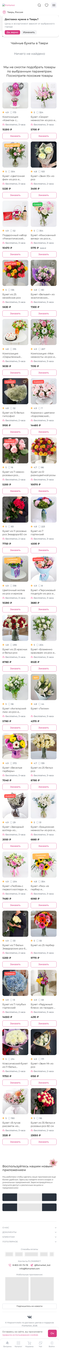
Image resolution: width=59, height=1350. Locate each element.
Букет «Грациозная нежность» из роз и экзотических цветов (43, 828)
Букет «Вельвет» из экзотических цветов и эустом (42, 296)
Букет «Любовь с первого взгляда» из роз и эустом (15, 888)
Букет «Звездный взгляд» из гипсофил (13, 828)
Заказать (15, 135)
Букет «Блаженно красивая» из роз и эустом (42, 651)
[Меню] (54, 5)
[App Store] (29, 1207)
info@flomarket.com (29, 1268)
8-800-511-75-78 (20, 1265)
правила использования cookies (20, 1335)
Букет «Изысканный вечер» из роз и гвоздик (43, 237)
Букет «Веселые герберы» (12, 769)
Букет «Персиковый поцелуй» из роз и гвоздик (43, 592)
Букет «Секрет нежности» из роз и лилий (43, 118)
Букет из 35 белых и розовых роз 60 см (43, 1124)
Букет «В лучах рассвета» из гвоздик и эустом (13, 1124)
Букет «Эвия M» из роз (42, 1065)
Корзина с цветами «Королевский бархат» (43, 414)
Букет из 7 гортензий (37, 533)
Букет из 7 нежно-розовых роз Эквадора (13, 473)
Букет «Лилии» (40, 708)
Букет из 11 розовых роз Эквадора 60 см (14, 533)
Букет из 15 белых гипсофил (13, 414)
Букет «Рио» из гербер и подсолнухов (40, 888)
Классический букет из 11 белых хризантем (15, 1065)
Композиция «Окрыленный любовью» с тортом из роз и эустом (14, 355)
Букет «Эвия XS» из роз (42, 178)
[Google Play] (29, 1197)
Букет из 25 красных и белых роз (14, 651)
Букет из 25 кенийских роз (11, 296)
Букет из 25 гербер (42, 945)
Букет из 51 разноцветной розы (43, 473)
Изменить (29, 32)
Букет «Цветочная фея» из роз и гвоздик (13, 178)
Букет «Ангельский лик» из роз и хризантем (14, 710)
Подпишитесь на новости (29, 1306)
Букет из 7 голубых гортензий (14, 1006)
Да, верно (12, 32)
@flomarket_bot (42, 1265)
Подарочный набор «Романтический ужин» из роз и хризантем (14, 237)
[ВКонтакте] (29, 1317)
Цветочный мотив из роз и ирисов (13, 592)
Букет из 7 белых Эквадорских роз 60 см (14, 947)
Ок (52, 1333)
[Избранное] (46, 5)
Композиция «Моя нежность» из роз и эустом (43, 355)
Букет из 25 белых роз (42, 769)
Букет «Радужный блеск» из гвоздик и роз (43, 1006)
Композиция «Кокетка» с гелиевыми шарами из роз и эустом (14, 118)
